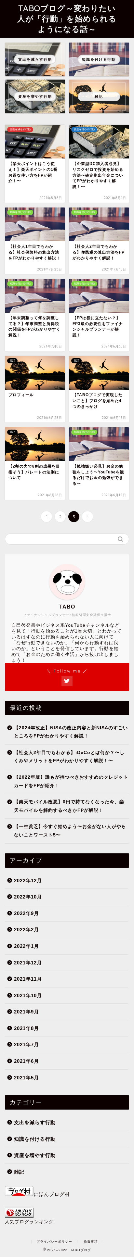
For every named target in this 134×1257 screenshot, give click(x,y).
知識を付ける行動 (35, 1139)
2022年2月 (26, 929)
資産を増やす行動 (35, 1155)
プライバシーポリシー (54, 1241)
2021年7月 (26, 1044)
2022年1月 (26, 946)
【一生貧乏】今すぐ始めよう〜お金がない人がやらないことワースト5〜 (70, 830)
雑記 (19, 1172)
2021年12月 (28, 962)
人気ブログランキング (29, 1221)
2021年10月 (28, 995)
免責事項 (91, 1241)
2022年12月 (28, 880)
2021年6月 (26, 1061)
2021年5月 (26, 1077)
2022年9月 (26, 913)
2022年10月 (28, 896)
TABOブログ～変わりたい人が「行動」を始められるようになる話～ (67, 18)
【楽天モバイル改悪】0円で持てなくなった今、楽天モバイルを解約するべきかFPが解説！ (69, 806)
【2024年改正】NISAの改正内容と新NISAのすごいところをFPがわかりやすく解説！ (71, 732)
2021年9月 (26, 1011)
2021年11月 (28, 979)
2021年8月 (26, 1028)
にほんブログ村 (52, 1194)
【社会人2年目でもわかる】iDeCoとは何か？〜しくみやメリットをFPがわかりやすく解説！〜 (69, 756)
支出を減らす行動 (35, 1122)
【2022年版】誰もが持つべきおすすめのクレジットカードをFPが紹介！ (71, 781)
